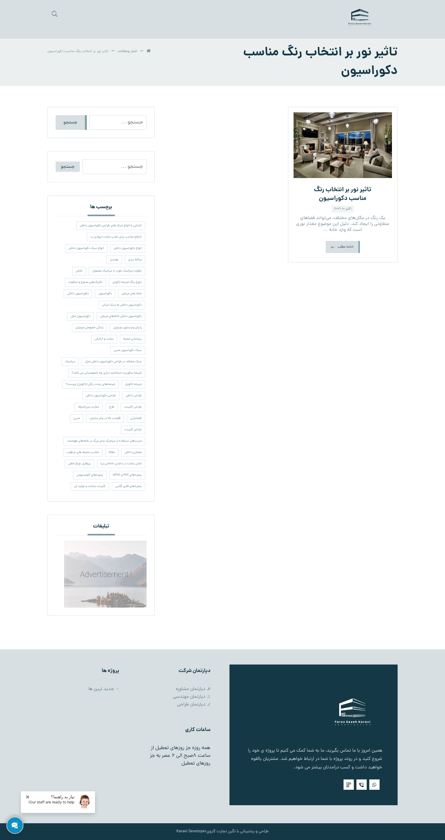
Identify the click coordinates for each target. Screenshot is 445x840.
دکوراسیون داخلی (78, 293)
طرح (111, 407)
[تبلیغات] (101, 574)
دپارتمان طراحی (191, 704)
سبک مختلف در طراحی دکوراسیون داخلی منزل (113, 361)
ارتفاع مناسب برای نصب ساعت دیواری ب (116, 237)
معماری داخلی (133, 452)
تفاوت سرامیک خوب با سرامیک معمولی (117, 271)
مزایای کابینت (133, 429)
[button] (55, 14)
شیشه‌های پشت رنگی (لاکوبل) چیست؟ (90, 384)
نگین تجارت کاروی (221, 831)
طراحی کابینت (133, 407)
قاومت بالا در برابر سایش (105, 418)
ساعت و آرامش (104, 339)
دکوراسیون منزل (80, 316)
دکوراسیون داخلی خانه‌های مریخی (121, 316)
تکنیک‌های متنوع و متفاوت (85, 282)
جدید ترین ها (101, 689)
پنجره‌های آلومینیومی (89, 475)
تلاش (79, 271)
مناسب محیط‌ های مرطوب (83, 452)
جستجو (70, 122)
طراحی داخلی (134, 395)
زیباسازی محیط (132, 339)
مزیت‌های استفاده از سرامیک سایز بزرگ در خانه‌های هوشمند (104, 441)
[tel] (349, 784)
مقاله (112, 452)
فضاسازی (136, 418)
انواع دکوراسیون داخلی (128, 248)
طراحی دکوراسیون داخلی (101, 395)
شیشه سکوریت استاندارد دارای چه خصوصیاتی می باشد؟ (107, 373)
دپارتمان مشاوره (190, 689)
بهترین (114, 259)
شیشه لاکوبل (133, 384)
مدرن (76, 418)
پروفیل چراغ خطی (79, 463)
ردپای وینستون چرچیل (127, 327)
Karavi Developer (191, 831)
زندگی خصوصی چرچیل (89, 327)
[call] (361, 784)
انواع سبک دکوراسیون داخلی (86, 248)
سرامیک (70, 361)
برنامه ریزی (135, 259)
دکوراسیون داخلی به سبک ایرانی (122, 305)
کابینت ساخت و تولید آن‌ (90, 486)
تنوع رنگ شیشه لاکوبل (127, 282)
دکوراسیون (105, 293)
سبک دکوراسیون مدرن (128, 350)
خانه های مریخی (132, 293)
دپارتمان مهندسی (189, 696)
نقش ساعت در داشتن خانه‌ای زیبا (121, 463)
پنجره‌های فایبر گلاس (128, 486)
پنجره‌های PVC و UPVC (127, 475)
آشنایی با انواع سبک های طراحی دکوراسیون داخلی (111, 225)
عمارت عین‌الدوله (88, 407)
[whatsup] (374, 784)
